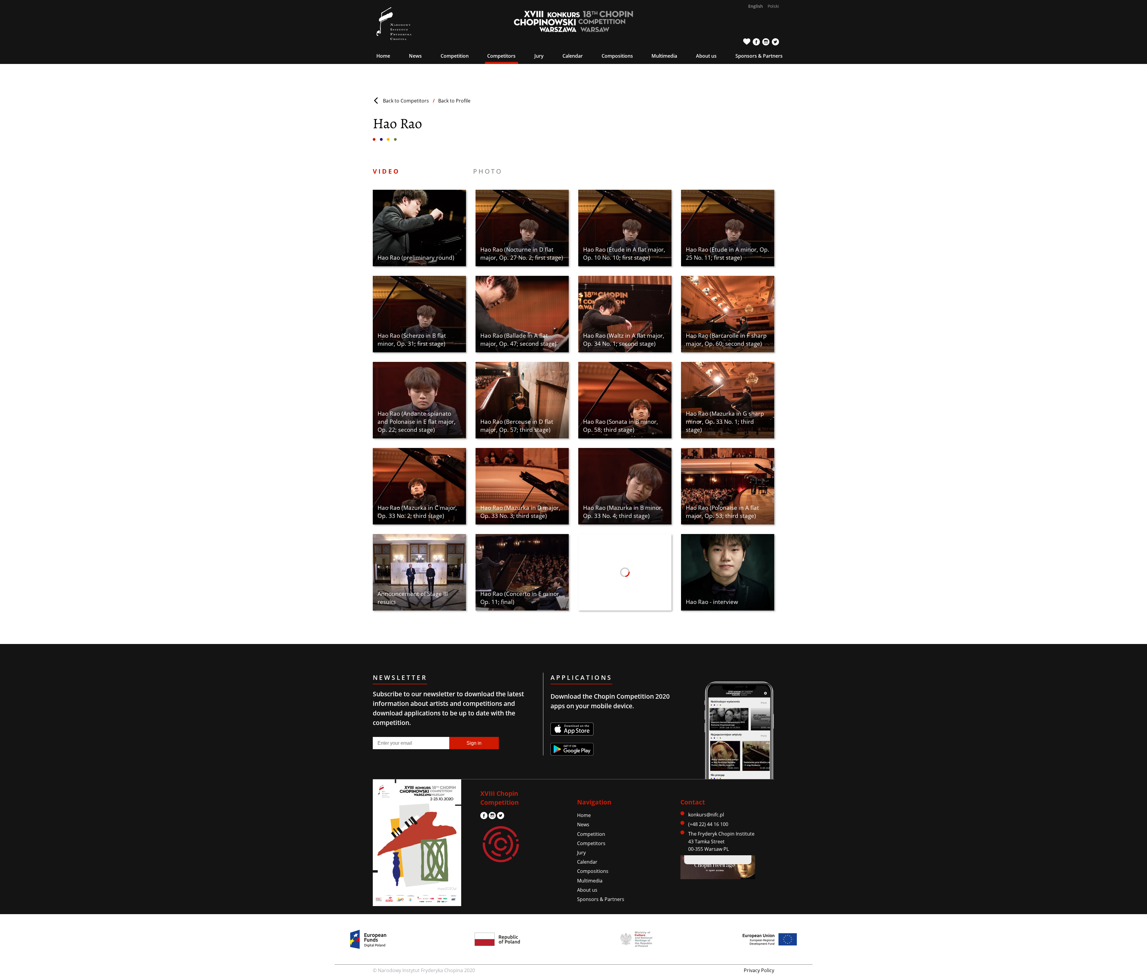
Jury (581, 852)
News (415, 56)
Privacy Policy (759, 970)
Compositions (617, 56)
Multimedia (589, 880)
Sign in (474, 743)
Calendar (572, 56)
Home (383, 56)
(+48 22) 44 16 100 (708, 824)
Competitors (501, 56)
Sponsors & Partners (759, 56)
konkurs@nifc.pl (706, 814)
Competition (591, 834)
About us (587, 890)
